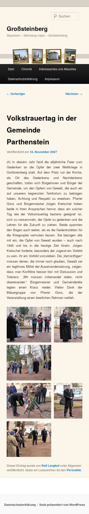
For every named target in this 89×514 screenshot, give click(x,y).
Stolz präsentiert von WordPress (62, 504)
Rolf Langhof (50, 465)
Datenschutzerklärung (23, 79)
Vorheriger (16, 93)
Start (11, 69)
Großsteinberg (27, 28)
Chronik (26, 69)
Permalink (74, 470)
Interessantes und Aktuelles (57, 69)
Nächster (74, 93)
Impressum (52, 79)
